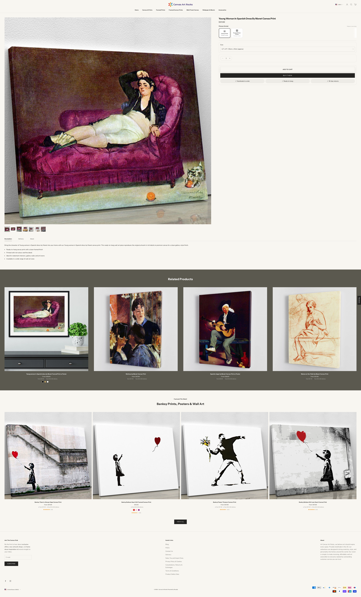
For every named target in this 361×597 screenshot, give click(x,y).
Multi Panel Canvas (193, 10)
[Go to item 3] (19, 229)
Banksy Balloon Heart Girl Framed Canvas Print (136, 502)
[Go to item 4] (25, 229)
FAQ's (167, 548)
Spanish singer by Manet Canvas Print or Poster (225, 374)
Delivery (168, 555)
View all (180, 522)
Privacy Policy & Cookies (173, 561)
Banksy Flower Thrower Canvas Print (224, 502)
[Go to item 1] (7, 229)
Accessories (222, 10)
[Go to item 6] (37, 229)
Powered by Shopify (173, 589)
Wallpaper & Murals (208, 10)
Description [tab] (8, 239)
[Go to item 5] (31, 229)
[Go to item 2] (13, 229)
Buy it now (287, 75)
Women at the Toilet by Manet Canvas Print (314, 374)
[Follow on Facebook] (5, 581)
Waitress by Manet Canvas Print (136, 374)
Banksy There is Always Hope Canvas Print (48, 502)
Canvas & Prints (147, 10)
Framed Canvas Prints (176, 10)
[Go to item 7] (43, 229)
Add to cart (287, 69)
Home (137, 10)
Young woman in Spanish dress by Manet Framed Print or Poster (46, 374)
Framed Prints (160, 10)
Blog (167, 544)
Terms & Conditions (172, 571)
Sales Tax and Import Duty (174, 558)
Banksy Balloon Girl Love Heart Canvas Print (313, 502)
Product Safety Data (172, 574)
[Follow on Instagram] (10, 581)
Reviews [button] (359, 300)
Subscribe (11, 564)
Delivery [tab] (21, 239)
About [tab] (32, 239)
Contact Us (169, 551)
